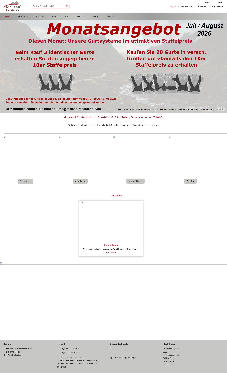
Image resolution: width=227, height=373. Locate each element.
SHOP (95, 17)
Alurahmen (80, 181)
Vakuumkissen (135, 181)
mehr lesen (111, 252)
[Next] (223, 109)
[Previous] (218, 109)
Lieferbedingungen (171, 355)
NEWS (55, 17)
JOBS (67, 17)
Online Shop (214, 109)
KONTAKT (81, 17)
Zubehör (190, 181)
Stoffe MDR (208, 109)
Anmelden (202, 6)
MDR (210, 109)
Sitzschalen (25, 181)
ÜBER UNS (40, 17)
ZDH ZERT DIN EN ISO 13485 (123, 358)
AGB (165, 352)
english (219, 2)
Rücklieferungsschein (172, 349)
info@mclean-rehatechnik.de (71, 357)
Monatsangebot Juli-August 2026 (206, 109)
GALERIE (110, 17)
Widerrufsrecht (169, 358)
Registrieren (217, 6)
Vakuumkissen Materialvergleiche (212, 109)
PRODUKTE (22, 17)
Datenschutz (168, 361)
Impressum (168, 365)
